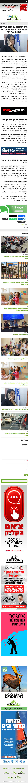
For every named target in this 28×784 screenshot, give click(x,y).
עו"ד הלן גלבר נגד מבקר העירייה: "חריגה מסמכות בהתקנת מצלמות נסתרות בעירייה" (13, 29)
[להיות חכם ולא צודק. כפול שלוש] (14, 323)
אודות (22, 768)
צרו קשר (5, 768)
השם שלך (25, 460)
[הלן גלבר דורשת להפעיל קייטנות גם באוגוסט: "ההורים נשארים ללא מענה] (14, 371)
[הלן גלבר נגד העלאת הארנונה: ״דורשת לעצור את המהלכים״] (14, 397)
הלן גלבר (25, 227)
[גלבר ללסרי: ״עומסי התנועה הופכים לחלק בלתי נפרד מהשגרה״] (14, 421)
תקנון (9, 768)
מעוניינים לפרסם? (16, 768)
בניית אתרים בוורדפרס (19, 781)
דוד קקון (23, 224)
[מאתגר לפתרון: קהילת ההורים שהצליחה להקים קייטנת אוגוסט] (14, 244)
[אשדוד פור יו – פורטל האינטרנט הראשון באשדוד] (14, 16)
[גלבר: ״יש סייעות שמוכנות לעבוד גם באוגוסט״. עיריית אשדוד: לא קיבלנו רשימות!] (14, 296)
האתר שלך (26, 469)
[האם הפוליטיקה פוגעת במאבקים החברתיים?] (14, 347)
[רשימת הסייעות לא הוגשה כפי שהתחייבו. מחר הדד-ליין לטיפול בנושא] (14, 270)
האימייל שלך (25, 465)
